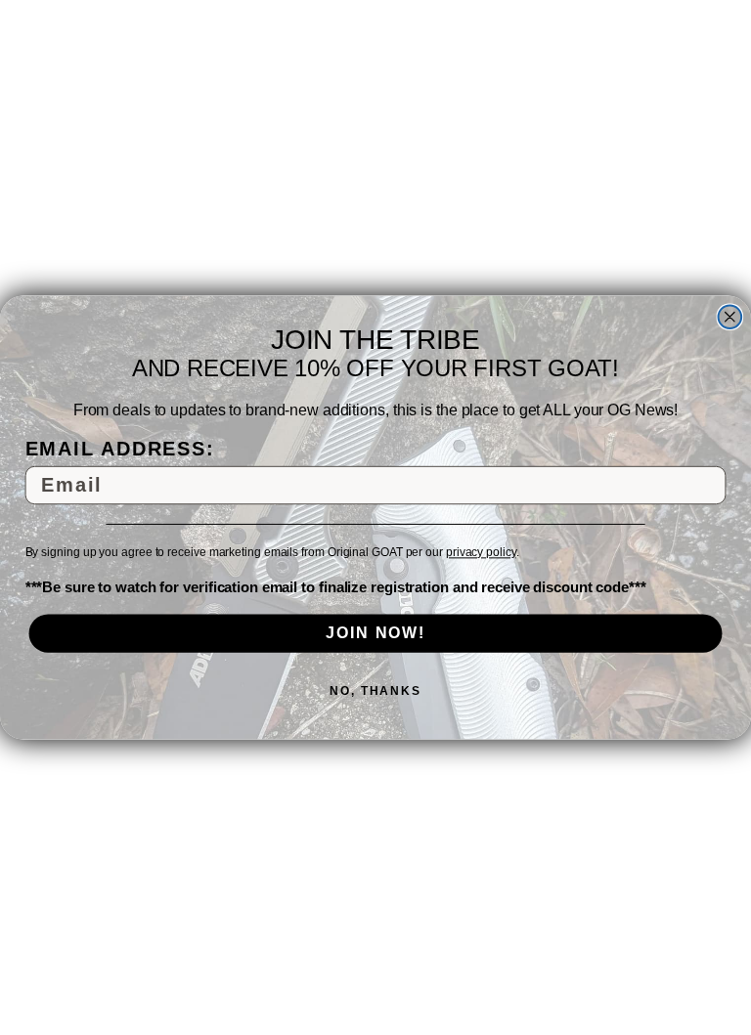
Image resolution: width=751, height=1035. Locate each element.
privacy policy (481, 553)
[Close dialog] (730, 316)
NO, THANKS (375, 691)
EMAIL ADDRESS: (120, 448)
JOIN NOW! (375, 633)
